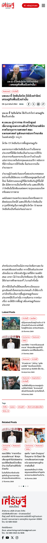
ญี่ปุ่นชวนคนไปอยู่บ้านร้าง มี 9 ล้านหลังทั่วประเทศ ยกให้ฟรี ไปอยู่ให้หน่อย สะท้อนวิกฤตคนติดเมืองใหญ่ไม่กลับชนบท (33, 326)
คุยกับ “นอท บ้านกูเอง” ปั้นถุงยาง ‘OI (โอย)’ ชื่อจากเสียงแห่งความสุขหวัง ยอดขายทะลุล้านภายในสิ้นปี (35, 459)
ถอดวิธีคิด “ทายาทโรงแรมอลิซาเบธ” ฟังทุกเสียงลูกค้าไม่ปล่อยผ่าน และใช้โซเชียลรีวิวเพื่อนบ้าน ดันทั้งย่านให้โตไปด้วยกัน (32, 350)
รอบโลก (33, 318)
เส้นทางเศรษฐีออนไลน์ (35, 407)
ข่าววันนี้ (15, 91)
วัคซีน (5, 407)
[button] (19, 486)
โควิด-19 (6, 411)
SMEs (25, 340)
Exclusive (26, 337)
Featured (6, 91)
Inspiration (36, 378)
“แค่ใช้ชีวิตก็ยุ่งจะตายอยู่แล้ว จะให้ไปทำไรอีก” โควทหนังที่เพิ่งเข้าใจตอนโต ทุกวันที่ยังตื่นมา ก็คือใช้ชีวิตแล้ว (33, 389)
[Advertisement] (23, 37)
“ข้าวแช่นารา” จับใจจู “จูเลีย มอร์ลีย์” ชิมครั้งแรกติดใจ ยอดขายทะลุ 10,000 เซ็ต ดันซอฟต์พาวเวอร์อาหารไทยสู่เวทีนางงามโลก (33, 369)
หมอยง (12, 407)
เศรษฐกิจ (21, 407)
